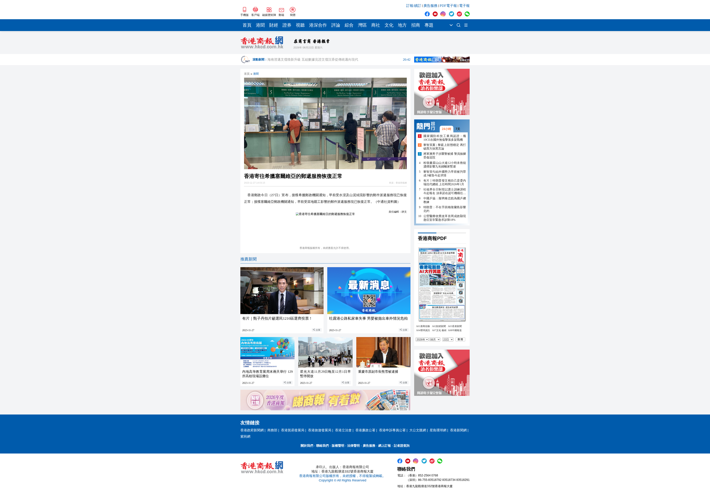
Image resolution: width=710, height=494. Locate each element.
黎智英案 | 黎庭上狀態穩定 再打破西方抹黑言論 (444, 146)
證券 (287, 25)
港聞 (260, 25)
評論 (335, 25)
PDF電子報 (448, 6)
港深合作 (318, 25)
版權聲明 (338, 445)
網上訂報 (384, 445)
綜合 (349, 25)
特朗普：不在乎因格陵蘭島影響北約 (444, 209)
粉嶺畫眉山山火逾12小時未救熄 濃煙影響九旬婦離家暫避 (444, 164)
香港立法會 (343, 430)
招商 (415, 25)
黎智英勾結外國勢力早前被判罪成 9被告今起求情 (444, 173)
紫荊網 (245, 436)
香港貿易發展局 (292, 430)
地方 (402, 25)
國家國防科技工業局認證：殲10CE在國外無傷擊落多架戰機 (444, 137)
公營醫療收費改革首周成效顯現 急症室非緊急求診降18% (444, 217)
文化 (389, 25)
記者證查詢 (402, 445)
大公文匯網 (417, 430)
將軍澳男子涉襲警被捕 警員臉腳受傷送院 (444, 155)
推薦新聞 (248, 259)
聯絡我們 (322, 445)
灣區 (362, 25)
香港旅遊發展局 (319, 430)
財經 (273, 25)
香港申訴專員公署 (392, 430)
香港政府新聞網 (252, 430)
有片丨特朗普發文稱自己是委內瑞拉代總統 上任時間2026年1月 (444, 182)
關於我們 (307, 445)
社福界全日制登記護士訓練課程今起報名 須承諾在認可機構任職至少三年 (444, 191)
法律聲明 (353, 445)
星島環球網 (438, 430)
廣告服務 (430, 6)
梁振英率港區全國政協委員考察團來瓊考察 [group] (338, 60)
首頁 (247, 25)
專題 (429, 25)
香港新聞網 (458, 430)
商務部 (272, 430)
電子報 (464, 6)
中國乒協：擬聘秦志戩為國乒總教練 (444, 200)
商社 (375, 25)
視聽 (300, 25)
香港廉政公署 (365, 430)
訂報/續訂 (413, 6)
